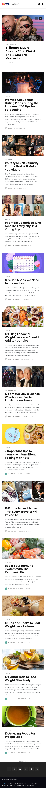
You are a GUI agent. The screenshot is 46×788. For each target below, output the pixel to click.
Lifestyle (8, 96)
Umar (10, 128)
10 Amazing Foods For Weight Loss (20, 735)
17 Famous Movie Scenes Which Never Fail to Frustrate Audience (22, 397)
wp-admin (12, 474)
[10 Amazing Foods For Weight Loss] (23, 716)
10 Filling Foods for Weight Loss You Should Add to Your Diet (22, 337)
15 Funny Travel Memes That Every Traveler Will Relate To (21, 512)
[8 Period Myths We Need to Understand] (23, 263)
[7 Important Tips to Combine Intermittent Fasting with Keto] (23, 434)
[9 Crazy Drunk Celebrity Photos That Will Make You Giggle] (23, 145)
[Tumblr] (31, 769)
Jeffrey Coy (12, 531)
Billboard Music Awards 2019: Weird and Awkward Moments (20, 53)
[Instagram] (14, 769)
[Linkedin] (20, 769)
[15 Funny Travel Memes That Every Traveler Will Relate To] (23, 491)
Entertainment (11, 44)
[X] (37, 769)
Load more (22, 761)
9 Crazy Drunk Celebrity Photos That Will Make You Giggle (22, 166)
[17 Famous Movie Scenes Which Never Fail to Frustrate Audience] (23, 376)
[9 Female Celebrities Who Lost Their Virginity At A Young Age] (23, 205)
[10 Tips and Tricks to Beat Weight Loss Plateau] (23, 606)
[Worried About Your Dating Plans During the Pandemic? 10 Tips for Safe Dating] (23, 82)
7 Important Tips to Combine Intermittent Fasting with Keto (20, 454)
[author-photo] (6, 128)
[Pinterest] (26, 769)
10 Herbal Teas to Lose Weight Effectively (20, 678)
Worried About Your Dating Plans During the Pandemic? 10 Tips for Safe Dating (22, 105)
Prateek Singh (13, 245)
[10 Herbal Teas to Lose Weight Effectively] (23, 659)
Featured (8, 159)
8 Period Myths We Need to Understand (22, 281)
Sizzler (7, 219)
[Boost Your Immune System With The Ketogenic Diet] (23, 548)
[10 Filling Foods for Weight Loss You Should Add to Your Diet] (23, 316)
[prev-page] (36, 18)
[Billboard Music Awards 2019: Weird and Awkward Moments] (23, 40)
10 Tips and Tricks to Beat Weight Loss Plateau (22, 624)
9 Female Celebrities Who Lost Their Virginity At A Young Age (23, 226)
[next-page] (40, 18)
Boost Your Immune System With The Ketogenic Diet (19, 569)
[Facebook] (9, 769)
